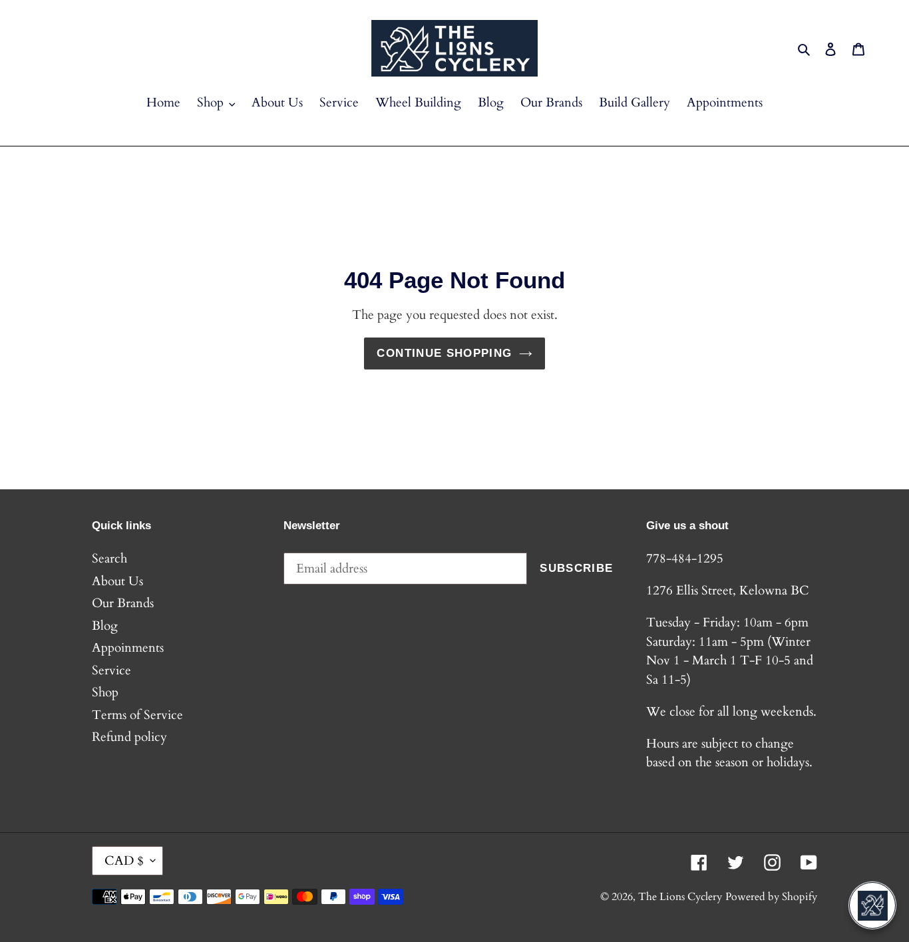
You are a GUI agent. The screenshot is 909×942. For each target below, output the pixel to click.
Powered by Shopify (771, 896)
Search (109, 558)
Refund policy (129, 737)
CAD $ (124, 860)
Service (111, 670)
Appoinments (128, 647)
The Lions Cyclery (680, 896)
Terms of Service (137, 715)
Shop (105, 692)
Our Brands (123, 603)
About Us (117, 581)
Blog (105, 625)
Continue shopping (444, 353)
